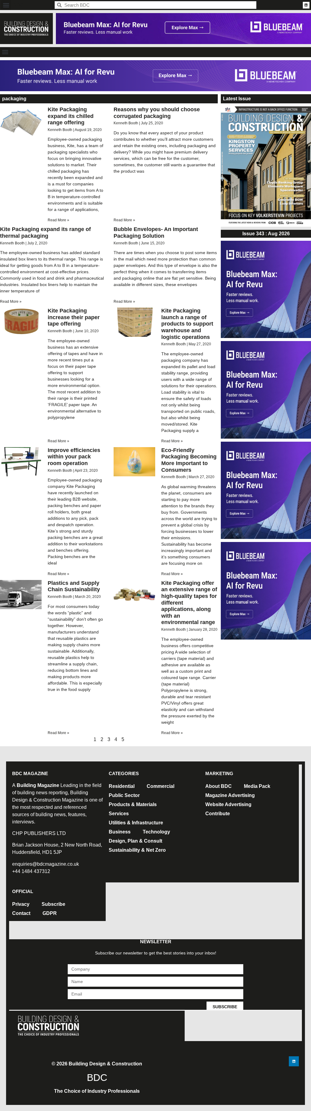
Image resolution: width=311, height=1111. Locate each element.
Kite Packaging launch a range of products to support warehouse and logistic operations (187, 324)
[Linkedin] (306, 5)
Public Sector (124, 795)
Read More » (58, 220)
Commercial (160, 786)
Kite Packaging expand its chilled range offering (71, 116)
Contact (21, 913)
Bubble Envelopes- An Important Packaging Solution (156, 232)
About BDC (218, 786)
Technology (156, 831)
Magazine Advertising (230, 795)
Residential (122, 786)
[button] (6, 5)
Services (119, 813)
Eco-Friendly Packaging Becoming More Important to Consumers (189, 460)
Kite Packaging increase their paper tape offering (74, 317)
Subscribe (53, 904)
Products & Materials (133, 804)
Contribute (217, 813)
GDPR (50, 913)
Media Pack (257, 786)
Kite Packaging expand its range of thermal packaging (45, 232)
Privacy (20, 904)
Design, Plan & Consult (135, 841)
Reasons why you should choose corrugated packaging (157, 112)
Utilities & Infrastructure (136, 822)
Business (120, 831)
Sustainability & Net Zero (137, 850)
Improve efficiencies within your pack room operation (74, 456)
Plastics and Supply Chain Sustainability (74, 586)
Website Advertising (228, 804)
